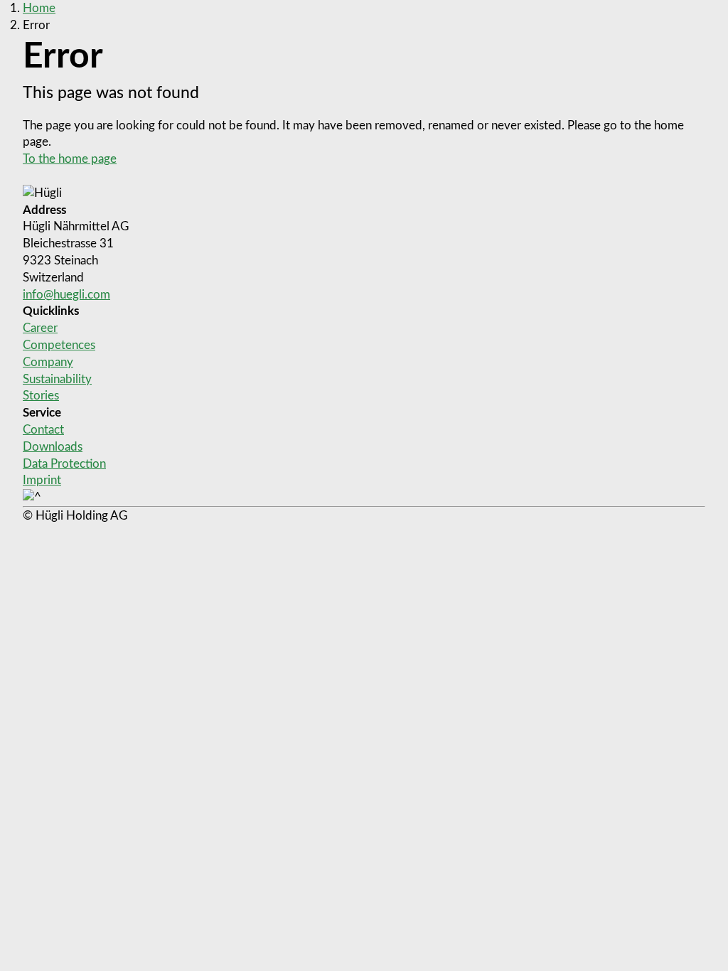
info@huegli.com (66, 295)
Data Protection (64, 464)
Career (40, 328)
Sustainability (57, 379)
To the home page (70, 159)
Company (48, 362)
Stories (41, 396)
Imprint (42, 480)
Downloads (52, 447)
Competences (59, 345)
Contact (43, 430)
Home (39, 8)
